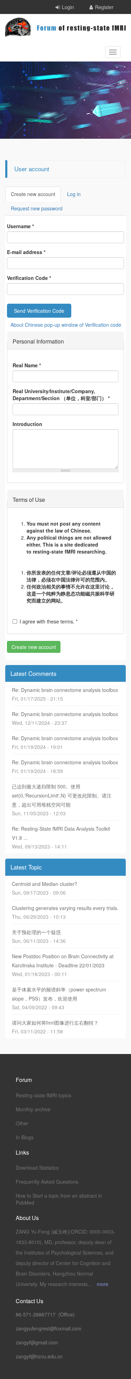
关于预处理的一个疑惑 (36, 932)
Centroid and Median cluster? (44, 883)
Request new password (37, 208)
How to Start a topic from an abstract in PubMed (59, 1199)
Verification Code (29, 277)
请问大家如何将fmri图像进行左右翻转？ (55, 1022)
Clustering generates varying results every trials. (65, 907)
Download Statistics (37, 1167)
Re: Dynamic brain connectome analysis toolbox (65, 689)
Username (20, 226)
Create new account (36, 195)
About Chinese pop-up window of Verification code (65, 324)
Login (68, 6)
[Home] (65, 27)
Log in (74, 193)
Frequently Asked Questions (47, 1181)
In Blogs (25, 1137)
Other (22, 1123)
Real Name (27, 365)
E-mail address (26, 251)
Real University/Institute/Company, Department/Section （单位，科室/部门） (61, 395)
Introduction (27, 423)
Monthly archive (33, 1109)
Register (104, 6)
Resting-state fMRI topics (43, 1095)
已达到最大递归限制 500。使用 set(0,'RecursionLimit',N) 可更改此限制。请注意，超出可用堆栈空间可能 (61, 795)
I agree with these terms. (49, 621)
